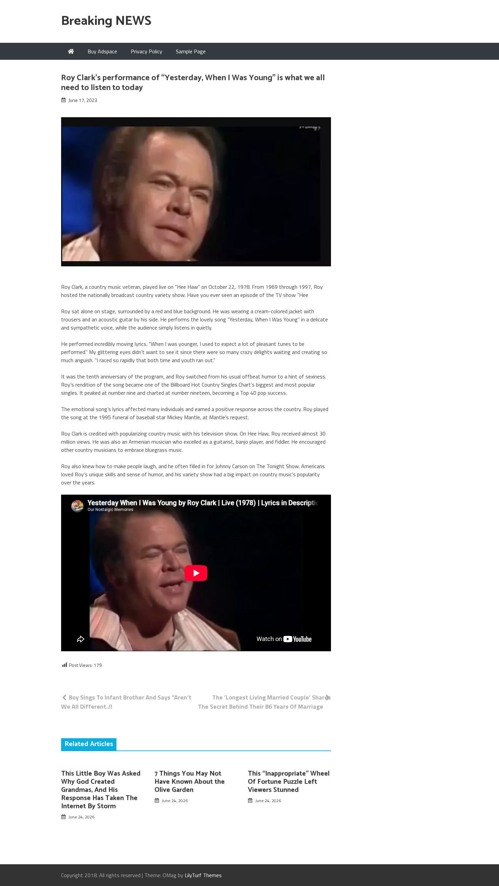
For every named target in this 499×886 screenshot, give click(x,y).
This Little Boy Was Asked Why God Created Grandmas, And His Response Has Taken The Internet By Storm (101, 790)
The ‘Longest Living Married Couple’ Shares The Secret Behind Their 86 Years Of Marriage (264, 702)
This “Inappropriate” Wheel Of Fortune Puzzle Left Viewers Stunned (289, 782)
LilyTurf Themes (203, 875)
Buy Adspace (102, 51)
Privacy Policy (146, 51)
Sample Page (191, 51)
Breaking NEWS (106, 21)
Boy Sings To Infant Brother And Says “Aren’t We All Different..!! (126, 702)
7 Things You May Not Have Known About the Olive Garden (189, 782)
